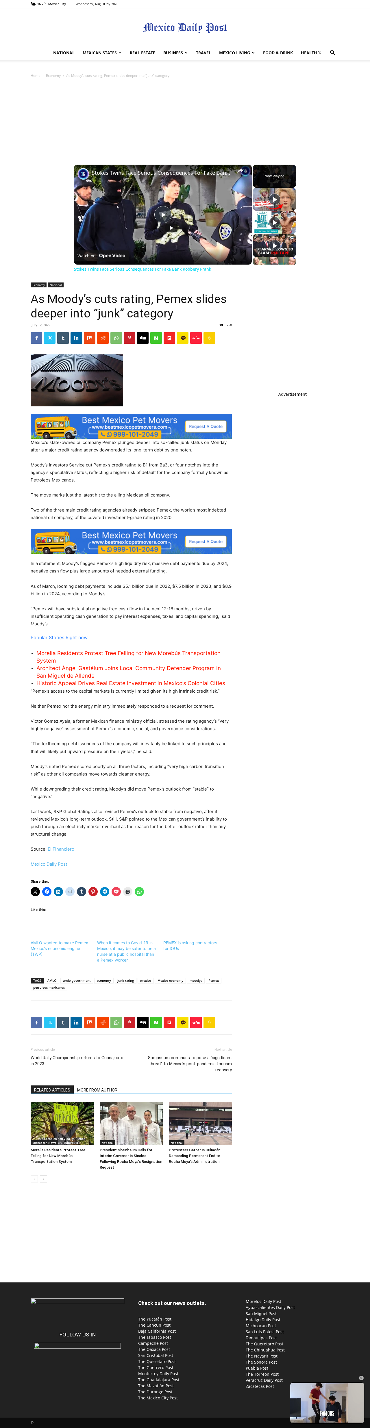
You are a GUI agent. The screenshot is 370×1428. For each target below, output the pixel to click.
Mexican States (100, 52)
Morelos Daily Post (263, 1301)
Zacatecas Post (260, 1386)
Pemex (213, 980)
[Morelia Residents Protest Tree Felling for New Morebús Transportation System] (62, 1123)
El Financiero (61, 849)
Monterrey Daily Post (158, 1373)
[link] (83, 174)
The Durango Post (155, 1391)
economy (104, 980)
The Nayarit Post (262, 1356)
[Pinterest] (129, 338)
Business (173, 52)
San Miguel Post (261, 1313)
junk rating (125, 980)
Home (35, 75)
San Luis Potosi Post (265, 1331)
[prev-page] (34, 1178)
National (64, 52)
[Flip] (169, 338)
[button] (332, 53)
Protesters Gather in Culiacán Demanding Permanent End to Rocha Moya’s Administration (194, 1156)
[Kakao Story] (182, 338)
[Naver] (156, 338)
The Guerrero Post (155, 1367)
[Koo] (209, 338)
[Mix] (89, 338)
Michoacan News (44, 1143)
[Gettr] (196, 338)
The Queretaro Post (264, 1344)
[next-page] (43, 1178)
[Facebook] (36, 338)
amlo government (76, 980)
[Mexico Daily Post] (185, 27)
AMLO (52, 980)
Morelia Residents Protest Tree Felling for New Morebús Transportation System (58, 1156)
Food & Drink (278, 52)
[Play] (274, 199)
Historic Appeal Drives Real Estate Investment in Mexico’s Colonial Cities (130, 683)
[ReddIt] (103, 338)
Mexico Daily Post (49, 864)
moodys (196, 980)
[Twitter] (319, 53)
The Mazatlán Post (156, 1385)
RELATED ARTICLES (52, 1090)
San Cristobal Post (155, 1355)
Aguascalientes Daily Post (270, 1307)
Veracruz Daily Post (264, 1380)
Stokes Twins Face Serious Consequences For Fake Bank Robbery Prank (162, 173)
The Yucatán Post (154, 1319)
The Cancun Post (154, 1325)
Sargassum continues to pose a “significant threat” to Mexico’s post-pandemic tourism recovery (190, 1063)
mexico (145, 980)
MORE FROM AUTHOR (97, 1090)
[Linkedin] (76, 338)
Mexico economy (170, 980)
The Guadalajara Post (159, 1379)
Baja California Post (157, 1331)
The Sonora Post (261, 1362)
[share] (240, 170)
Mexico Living (234, 52)
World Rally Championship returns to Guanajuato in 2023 (77, 1060)
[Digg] (143, 338)
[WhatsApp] (116, 338)
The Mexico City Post (158, 1398)
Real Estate (142, 52)
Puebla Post (257, 1368)
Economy (53, 75)
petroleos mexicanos (49, 987)
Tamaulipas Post (261, 1337)
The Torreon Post (262, 1374)
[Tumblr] (63, 338)
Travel (203, 52)
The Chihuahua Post (265, 1350)
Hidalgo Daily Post (263, 1319)
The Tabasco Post (154, 1337)
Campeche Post (153, 1343)
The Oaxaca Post (154, 1349)
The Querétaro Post (157, 1361)
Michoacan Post (261, 1325)
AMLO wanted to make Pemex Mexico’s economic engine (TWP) (59, 948)
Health (309, 52)
